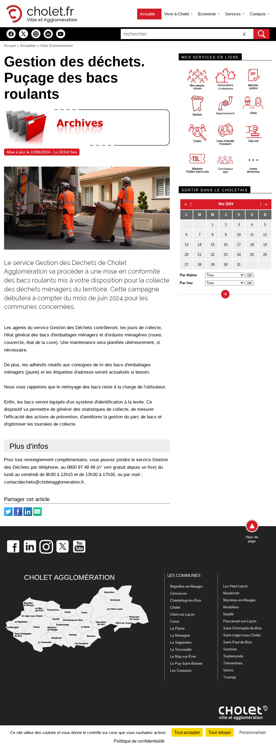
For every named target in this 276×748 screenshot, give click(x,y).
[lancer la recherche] (261, 34)
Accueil (10, 46)
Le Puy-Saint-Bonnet (186, 663)
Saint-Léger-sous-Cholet (242, 635)
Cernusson (178, 593)
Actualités (28, 46)
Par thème (188, 275)
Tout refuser (219, 732)
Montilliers (231, 607)
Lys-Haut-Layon (235, 586)
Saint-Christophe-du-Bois (242, 628)
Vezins (228, 670)
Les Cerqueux (181, 670)
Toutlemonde (233, 656)
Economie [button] (207, 14)
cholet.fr (50, 11)
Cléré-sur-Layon (182, 614)
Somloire (230, 649)
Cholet (175, 607)
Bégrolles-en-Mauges (186, 586)
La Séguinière (180, 642)
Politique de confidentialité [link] (139, 741)
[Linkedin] (27, 515)
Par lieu (186, 283)
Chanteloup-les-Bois (185, 600)
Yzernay (229, 677)
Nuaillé (228, 614)
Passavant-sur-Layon (239, 621)
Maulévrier (231, 593)
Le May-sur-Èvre (183, 656)
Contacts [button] (258, 14)
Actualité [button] (148, 14)
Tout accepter (187, 732)
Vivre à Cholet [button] (177, 14)
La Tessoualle (181, 649)
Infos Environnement (56, 46)
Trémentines (233, 663)
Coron (174, 621)
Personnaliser (252, 732)
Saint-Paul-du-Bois (237, 642)
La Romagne (180, 635)
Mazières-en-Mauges (239, 600)
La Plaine (177, 628)
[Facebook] (18, 515)
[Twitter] (8, 515)
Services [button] (233, 14)
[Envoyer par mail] (37, 515)
